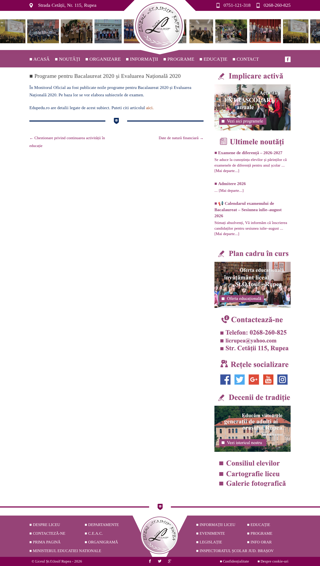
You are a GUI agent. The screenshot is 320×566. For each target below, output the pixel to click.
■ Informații (142, 59)
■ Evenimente (210, 533)
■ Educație (213, 59)
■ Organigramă (101, 542)
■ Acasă (39, 59)
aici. (150, 107)
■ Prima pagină (45, 542)
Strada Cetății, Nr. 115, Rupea (67, 5)
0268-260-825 (277, 5)
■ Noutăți (67, 59)
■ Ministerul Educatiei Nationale (65, 551)
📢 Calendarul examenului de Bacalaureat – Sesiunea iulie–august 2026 (248, 209)
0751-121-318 (237, 5)
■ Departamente (102, 525)
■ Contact (245, 59)
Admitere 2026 (232, 183)
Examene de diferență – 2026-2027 (250, 152)
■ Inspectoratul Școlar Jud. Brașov (235, 551)
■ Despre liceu (44, 525)
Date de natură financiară (181, 138)
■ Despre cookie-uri (273, 561)
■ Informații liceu (215, 525)
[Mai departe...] (226, 171)
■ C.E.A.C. (94, 533)
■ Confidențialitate (234, 561)
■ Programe (178, 59)
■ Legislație (209, 542)
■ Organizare (103, 59)
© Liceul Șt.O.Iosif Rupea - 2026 (57, 561)
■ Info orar (259, 542)
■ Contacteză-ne (47, 533)
